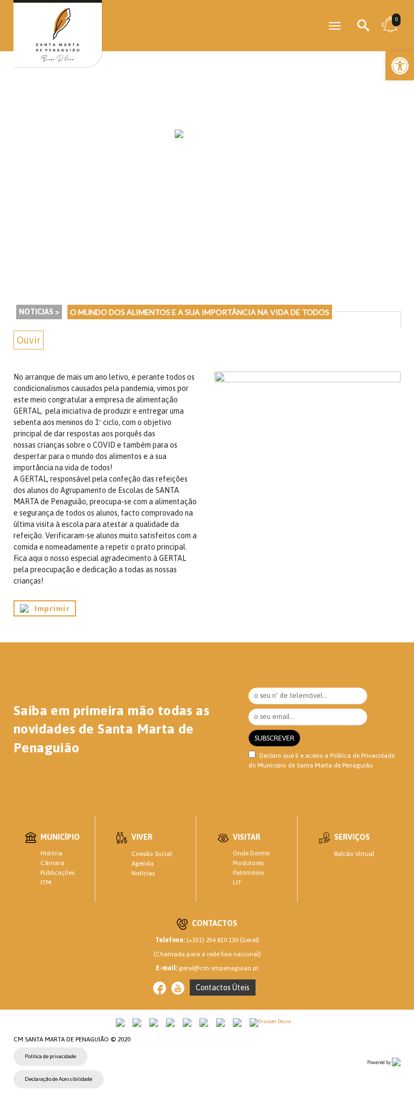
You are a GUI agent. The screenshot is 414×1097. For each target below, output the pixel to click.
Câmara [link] (52, 863)
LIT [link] (237, 882)
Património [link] (249, 872)
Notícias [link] (143, 873)
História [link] (51, 853)
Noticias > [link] (39, 311)
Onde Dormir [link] (251, 853)
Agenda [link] (143, 863)
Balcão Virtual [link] (354, 854)
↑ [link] (384, 1066)
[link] (400, 66)
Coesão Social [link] (152, 854)
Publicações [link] (57, 872)
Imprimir (49, 608)
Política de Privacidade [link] (362, 755)
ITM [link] (45, 882)
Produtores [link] (248, 863)
